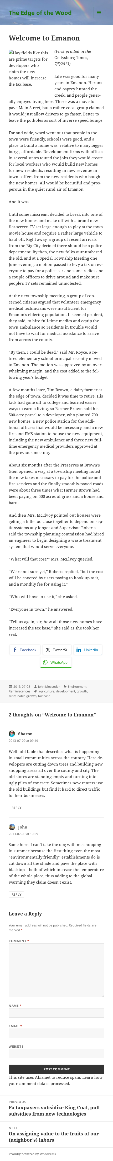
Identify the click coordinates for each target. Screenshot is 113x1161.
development (65, 691)
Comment (19, 941)
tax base (44, 696)
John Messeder (49, 686)
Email (15, 1026)
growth (82, 691)
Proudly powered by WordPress (32, 1154)
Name (15, 1006)
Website (16, 1046)
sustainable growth (23, 696)
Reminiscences (19, 691)
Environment (77, 686)
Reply (16, 808)
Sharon (25, 733)
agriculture (46, 691)
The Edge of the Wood (40, 12)
